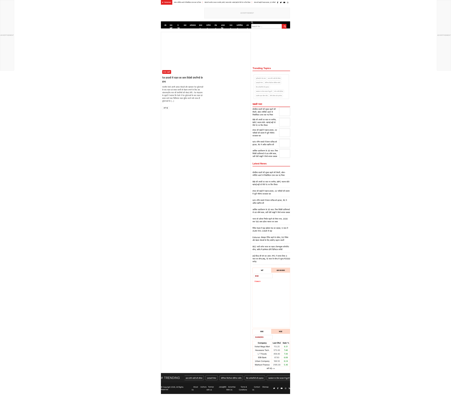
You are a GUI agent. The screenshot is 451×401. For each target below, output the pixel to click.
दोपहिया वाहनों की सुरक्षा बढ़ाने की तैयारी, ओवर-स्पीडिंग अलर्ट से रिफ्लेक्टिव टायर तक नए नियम (264, 112)
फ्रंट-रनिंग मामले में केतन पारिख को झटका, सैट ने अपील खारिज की (270, 201)
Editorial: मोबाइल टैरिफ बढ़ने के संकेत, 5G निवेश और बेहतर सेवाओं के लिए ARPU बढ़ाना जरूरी (270, 238)
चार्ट (262, 270)
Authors (203, 387)
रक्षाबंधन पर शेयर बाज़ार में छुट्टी (264, 91)
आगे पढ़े (165, 108)
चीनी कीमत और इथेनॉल (276, 96)
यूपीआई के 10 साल (261, 78)
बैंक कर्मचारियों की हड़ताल (262, 87)
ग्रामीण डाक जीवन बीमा (262, 96)
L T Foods (262, 354)
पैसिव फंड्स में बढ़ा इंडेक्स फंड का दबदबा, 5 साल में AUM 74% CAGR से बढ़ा (270, 229)
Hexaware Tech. (262, 350)
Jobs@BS (222, 387)
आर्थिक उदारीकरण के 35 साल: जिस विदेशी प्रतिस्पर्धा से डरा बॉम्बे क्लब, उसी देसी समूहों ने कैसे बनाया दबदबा (265, 153)
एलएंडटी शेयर (259, 82)
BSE (262, 331)
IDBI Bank (262, 357)
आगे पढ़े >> (271, 368)
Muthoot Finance (262, 365)
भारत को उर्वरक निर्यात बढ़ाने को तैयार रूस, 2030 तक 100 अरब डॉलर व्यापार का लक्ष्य (270, 220)
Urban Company (262, 361)
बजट (185, 25)
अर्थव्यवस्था (193, 25)
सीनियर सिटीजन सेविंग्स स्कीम (272, 82)
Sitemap (265, 387)
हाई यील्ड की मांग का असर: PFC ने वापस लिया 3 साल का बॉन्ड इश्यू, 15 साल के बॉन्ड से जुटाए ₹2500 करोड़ (271, 259)
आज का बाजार (281, 270)
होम (165, 25)
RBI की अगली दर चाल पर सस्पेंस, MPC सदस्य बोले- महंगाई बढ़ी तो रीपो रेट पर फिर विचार (207, 2)
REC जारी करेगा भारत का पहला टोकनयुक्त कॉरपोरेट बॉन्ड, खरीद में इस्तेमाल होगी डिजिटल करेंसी (271, 248)
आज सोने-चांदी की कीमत (274, 78)
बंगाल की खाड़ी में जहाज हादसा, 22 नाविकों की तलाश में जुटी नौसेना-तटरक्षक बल (254, 2)
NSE (280, 331)
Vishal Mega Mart (262, 346)
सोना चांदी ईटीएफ (278, 91)
